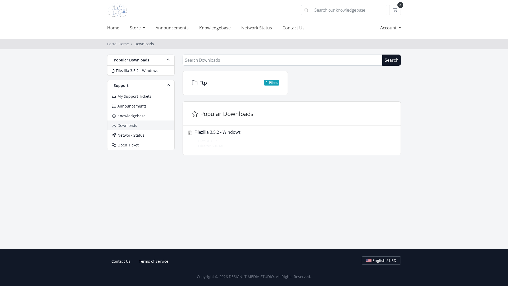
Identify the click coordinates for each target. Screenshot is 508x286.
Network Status (256, 28)
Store (136, 28)
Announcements (172, 28)
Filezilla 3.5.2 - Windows (217, 138)
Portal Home (118, 43)
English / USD (383, 260)
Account (389, 28)
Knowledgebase (215, 28)
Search (391, 60)
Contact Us (294, 28)
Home (113, 28)
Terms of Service (153, 261)
